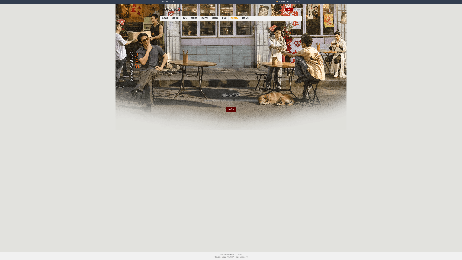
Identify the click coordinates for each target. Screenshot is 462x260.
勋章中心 (297, 2)
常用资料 (215, 18)
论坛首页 (172, 2)
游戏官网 (165, 2)
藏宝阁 (224, 18)
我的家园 (289, 2)
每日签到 (282, 2)
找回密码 (297, 9)
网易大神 (245, 18)
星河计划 (175, 18)
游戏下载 (204, 18)
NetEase (231, 255)
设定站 (185, 18)
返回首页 (231, 109)
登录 (289, 9)
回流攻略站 (234, 18)
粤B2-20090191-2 (220, 257)
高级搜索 (194, 18)
